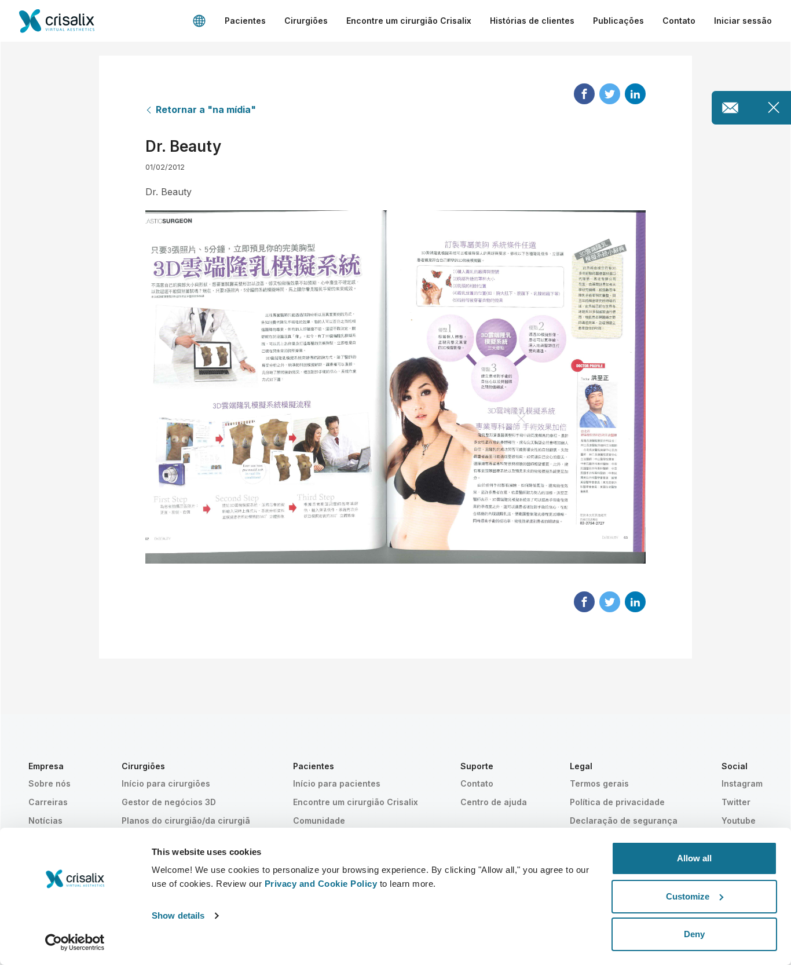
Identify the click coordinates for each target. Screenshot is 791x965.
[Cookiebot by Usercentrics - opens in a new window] (75, 942)
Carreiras (48, 802)
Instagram (742, 783)
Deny (694, 934)
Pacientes (245, 20)
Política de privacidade (617, 802)
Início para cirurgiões (166, 783)
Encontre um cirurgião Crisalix (408, 20)
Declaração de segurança (624, 820)
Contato (678, 20)
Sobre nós (49, 783)
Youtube (739, 820)
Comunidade (319, 820)
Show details (178, 915)
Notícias (45, 820)
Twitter (736, 802)
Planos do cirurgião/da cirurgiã (186, 820)
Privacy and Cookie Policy (321, 884)
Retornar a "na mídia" (206, 109)
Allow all (694, 858)
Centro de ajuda (493, 802)
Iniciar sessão (743, 20)
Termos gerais (599, 783)
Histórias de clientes (532, 20)
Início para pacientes (336, 783)
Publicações (618, 20)
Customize (687, 896)
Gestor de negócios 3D (169, 802)
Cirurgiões (306, 20)
